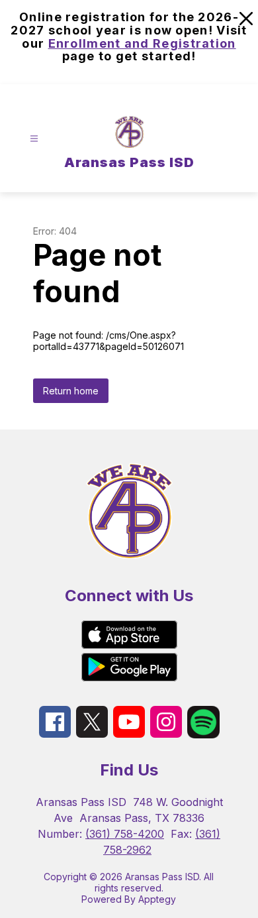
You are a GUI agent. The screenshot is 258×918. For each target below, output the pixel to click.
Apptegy (157, 899)
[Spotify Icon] (203, 734)
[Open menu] (34, 138)
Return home (71, 390)
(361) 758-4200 (124, 833)
